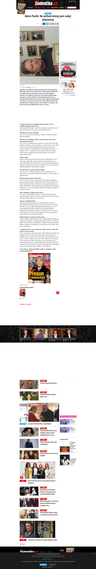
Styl (43, 7)
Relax (48, 7)
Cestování (54, 7)
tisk (57, 23)
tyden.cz (71, 464)
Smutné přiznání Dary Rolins (48, 383)
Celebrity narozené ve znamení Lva (40, 339)
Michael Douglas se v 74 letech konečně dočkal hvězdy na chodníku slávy (49, 503)
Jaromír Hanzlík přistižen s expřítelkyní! (40, 424)
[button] (48, 559)
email (53, 23)
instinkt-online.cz (72, 451)
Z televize (37, 7)
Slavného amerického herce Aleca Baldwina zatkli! (42, 540)
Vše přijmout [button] (43, 564)
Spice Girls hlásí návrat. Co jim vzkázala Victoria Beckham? (41, 482)
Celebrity (30, 7)
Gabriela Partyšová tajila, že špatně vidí (48, 396)
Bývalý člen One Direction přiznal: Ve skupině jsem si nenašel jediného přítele (48, 492)
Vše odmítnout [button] (52, 564)
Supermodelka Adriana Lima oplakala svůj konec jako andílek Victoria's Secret (48, 433)
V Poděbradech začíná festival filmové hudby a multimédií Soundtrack (73, 460)
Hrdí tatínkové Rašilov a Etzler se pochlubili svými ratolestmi (49, 514)
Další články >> (23, 544)
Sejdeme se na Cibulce (72, 420)
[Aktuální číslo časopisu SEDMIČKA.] (39, 268)
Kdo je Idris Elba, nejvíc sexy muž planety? (48, 443)
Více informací (49, 557)
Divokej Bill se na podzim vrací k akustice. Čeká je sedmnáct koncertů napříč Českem (73, 445)
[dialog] (48, 560)
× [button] (94, 553)
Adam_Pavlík (26, 285)
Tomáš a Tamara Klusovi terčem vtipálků (49, 454)
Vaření (61, 7)
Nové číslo (21, 2)
